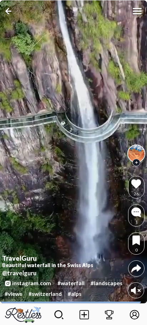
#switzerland (45, 294)
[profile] (136, 153)
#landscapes (106, 283)
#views (13, 294)
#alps (74, 294)
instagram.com (31, 283)
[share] (136, 268)
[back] (9, 11)
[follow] (136, 163)
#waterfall (71, 283)
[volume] (136, 290)
